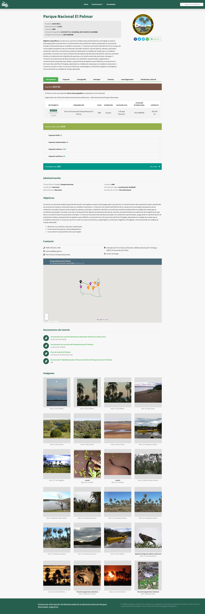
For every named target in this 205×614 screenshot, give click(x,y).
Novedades (111, 4)
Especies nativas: (57, 149)
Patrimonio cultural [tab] (148, 79)
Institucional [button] (97, 4)
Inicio (86, 4)
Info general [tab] (51, 79)
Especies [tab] (66, 79)
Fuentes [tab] (111, 79)
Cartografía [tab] (81, 79)
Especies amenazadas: (58, 142)
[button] (135, 39)
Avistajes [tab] (96, 79)
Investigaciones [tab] (127, 79)
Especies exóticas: (57, 156)
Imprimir (156, 39)
